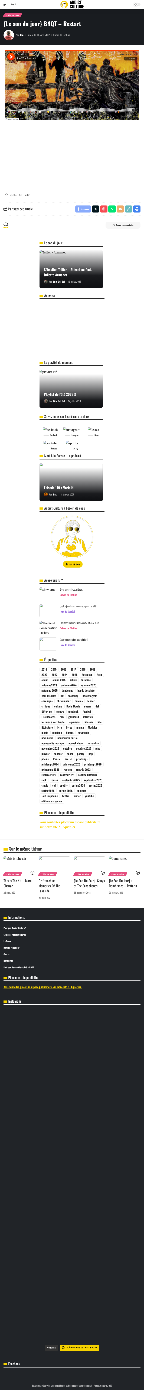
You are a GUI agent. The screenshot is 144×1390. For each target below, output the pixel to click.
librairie (88, 722)
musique (57, 733)
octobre (67, 748)
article (73, 680)
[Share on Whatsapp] (112, 209)
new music (47, 738)
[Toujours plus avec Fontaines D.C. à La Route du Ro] (117, 1030)
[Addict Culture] (72, 4)
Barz (55, 494)
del (97, 706)
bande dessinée (85, 690)
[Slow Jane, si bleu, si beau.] (48, 594)
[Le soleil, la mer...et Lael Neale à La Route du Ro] (117, 1315)
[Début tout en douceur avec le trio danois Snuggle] (71, 1320)
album (44, 680)
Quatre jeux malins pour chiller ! (74, 639)
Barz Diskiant (48, 696)
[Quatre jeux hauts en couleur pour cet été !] (48, 610)
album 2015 (59, 680)
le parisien (74, 722)
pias (97, 748)
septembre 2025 (93, 780)
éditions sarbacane (51, 801)
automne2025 (88, 685)
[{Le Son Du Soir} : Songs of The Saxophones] (89, 865)
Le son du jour (12, 15)
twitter (65, 796)
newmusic (83, 733)
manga (80, 727)
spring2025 (95, 785)
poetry (80, 754)
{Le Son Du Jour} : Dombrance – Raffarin (123, 883)
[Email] (120, 209)
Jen (22, 35)
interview (88, 717)
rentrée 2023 (83, 769)
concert (91, 701)
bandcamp (67, 690)
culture (58, 706)
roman (54, 780)
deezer (87, 706)
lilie (99, 722)
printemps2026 (93, 764)
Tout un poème (49, 796)
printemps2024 (50, 764)
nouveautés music (67, 738)
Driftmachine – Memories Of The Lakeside (49, 885)
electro (60, 711)
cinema (79, 701)
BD (62, 696)
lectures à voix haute (52, 722)
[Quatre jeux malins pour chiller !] (48, 644)
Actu (99, 675)
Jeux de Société (67, 611)
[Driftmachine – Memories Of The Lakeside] (54, 865)
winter (77, 796)
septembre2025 (71, 780)
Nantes (70, 733)
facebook (73, 711)
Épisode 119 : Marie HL (59, 487)
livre (59, 727)
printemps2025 (71, 764)
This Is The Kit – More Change (17, 883)
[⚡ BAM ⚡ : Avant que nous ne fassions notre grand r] (26, 1135)
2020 (44, 675)
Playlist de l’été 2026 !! (60, 394)
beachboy (73, 696)
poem (70, 754)
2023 (54, 675)
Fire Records (48, 717)
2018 (83, 669)
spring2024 (78, 785)
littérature (47, 727)
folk (62, 717)
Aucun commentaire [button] (124, 225)
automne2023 (49, 685)
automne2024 (69, 685)
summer (81, 791)
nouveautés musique (52, 743)
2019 (92, 669)
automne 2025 (49, 690)
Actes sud (87, 675)
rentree (68, 769)
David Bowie (73, 706)
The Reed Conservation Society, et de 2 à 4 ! (79, 623)
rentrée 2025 (48, 775)
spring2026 (48, 791)
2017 (73, 669)
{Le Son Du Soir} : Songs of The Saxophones (89, 883)
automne (86, 680)
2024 (64, 675)
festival (87, 711)
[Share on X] (95, 209)
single (44, 785)
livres (69, 727)
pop (91, 754)
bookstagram (90, 696)
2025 (74, 675)
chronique (47, 701)
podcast (58, 754)
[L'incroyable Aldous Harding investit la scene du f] (26, 1318)
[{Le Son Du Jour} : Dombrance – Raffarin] (124, 865)
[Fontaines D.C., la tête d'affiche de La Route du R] (26, 1279)
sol (54, 785)
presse (68, 759)
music (44, 733)
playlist (45, 754)
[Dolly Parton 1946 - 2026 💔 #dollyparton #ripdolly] (71, 1015)
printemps (82, 759)
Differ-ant (46, 711)
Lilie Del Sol (59, 281)
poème (45, 759)
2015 (54, 669)
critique (45, 706)
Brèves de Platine (68, 595)
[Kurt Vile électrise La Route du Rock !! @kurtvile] (71, 1276)
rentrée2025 (67, 775)
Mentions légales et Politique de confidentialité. (71, 1385)
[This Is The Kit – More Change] (19, 865)
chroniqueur (64, 701)
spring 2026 (66, 791)
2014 (44, 669)
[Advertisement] (72, 157)
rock (44, 780)
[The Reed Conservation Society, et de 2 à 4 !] (48, 627)
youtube (89, 796)
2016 (63, 669)
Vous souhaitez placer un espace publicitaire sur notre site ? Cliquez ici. (43, 987)
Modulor (92, 727)
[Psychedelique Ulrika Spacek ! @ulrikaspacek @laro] (117, 1274)
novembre (93, 743)
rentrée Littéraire (87, 775)
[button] (6, 4)
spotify (64, 785)
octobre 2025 (83, 748)
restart (27, 195)
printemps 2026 (50, 769)
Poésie (56, 759)
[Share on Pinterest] (103, 209)
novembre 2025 (50, 748)
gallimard (73, 717)
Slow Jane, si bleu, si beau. (71, 589)
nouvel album (75, 743)
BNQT (21, 195)
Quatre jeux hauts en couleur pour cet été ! (78, 606)
